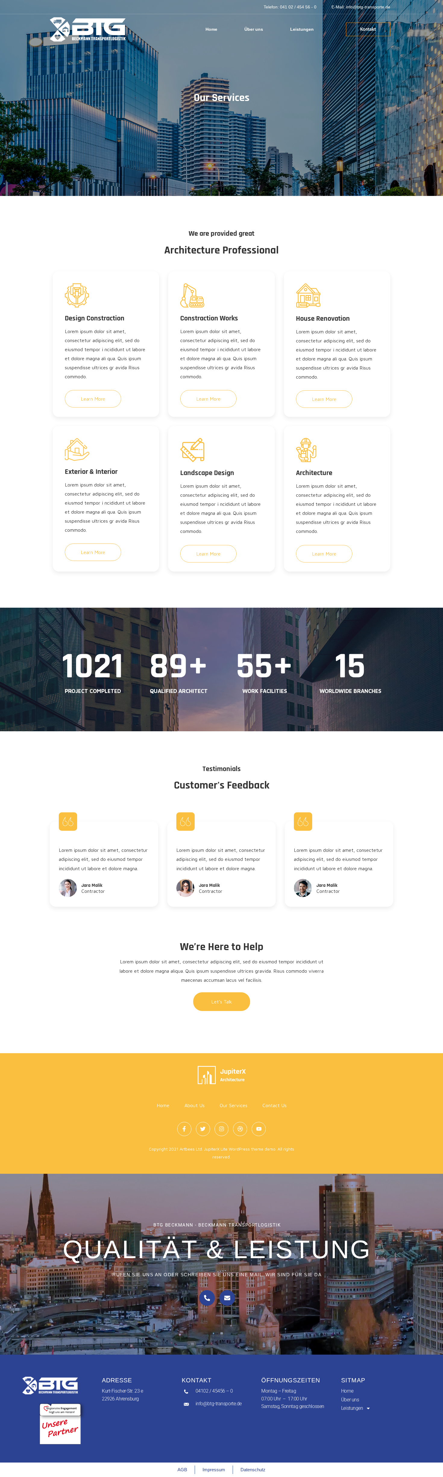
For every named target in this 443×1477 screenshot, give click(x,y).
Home (211, 29)
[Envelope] (227, 1298)
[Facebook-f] (184, 1129)
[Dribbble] (240, 1129)
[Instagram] (222, 1129)
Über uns (253, 29)
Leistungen (302, 29)
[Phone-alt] (207, 1298)
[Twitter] (203, 1129)
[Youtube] (259, 1129)
